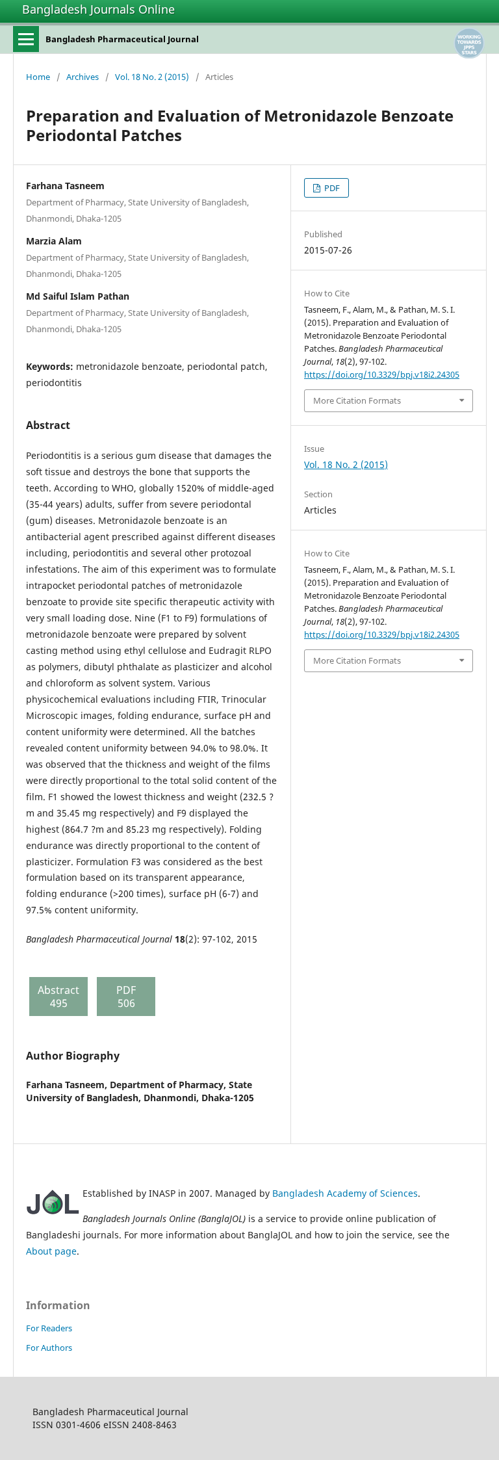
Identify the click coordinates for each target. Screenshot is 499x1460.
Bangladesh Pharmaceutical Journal (122, 39)
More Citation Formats (357, 400)
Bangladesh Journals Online (98, 9)
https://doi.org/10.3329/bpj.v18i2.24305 (381, 374)
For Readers (49, 1328)
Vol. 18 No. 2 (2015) (152, 77)
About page (51, 1251)
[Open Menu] (26, 39)
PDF (331, 188)
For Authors (49, 1347)
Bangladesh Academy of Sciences (345, 1193)
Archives (82, 77)
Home (38, 77)
